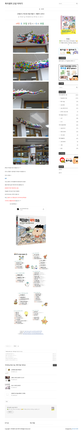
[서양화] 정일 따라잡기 (9, 353)
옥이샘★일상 (68, 138)
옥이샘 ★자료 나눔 (9, 351)
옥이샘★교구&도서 (68, 115)
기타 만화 (69, 135)
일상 (69, 148)
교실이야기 (69, 128)
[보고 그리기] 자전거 (16, 385)
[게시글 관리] (10, 346)
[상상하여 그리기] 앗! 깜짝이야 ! (11, 360)
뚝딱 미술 (14, 351)
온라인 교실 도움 (69, 111)
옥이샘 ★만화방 (68, 125)
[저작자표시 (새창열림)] (18, 346)
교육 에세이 (69, 141)
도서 (69, 121)
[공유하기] (9, 346)
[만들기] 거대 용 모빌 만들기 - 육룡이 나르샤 (30, 14)
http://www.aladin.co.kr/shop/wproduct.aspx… (33, 332)
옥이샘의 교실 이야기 (12, 407)
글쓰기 (60, 172)
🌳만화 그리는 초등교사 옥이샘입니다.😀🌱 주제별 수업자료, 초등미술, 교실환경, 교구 (23, 409)
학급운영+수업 (69, 98)
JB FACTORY (75, 429)
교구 (69, 118)
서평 (69, 145)
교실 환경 (69, 105)
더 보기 (54, 365)
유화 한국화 (69, 131)
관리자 (60, 169)
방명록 (42, 9)
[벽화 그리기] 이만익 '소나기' (10, 355)
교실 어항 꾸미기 (69, 108)
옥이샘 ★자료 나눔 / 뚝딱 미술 (31, 16)
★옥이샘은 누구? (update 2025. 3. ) (67, 61)
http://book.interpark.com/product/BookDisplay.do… (33, 333)
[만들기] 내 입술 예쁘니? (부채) (11, 358)
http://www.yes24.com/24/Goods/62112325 (33, 331)
